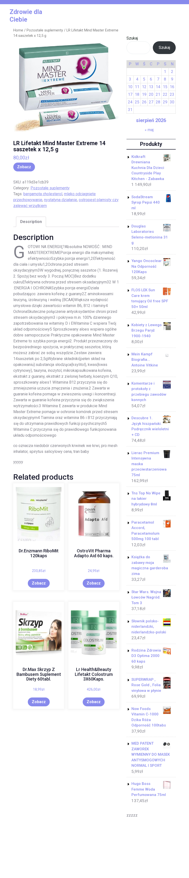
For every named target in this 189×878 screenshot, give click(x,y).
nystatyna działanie (60, 199)
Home (18, 30)
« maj (149, 129)
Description (31, 221)
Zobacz (24, 167)
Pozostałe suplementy (45, 30)
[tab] (31, 222)
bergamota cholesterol (42, 194)
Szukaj (132, 38)
